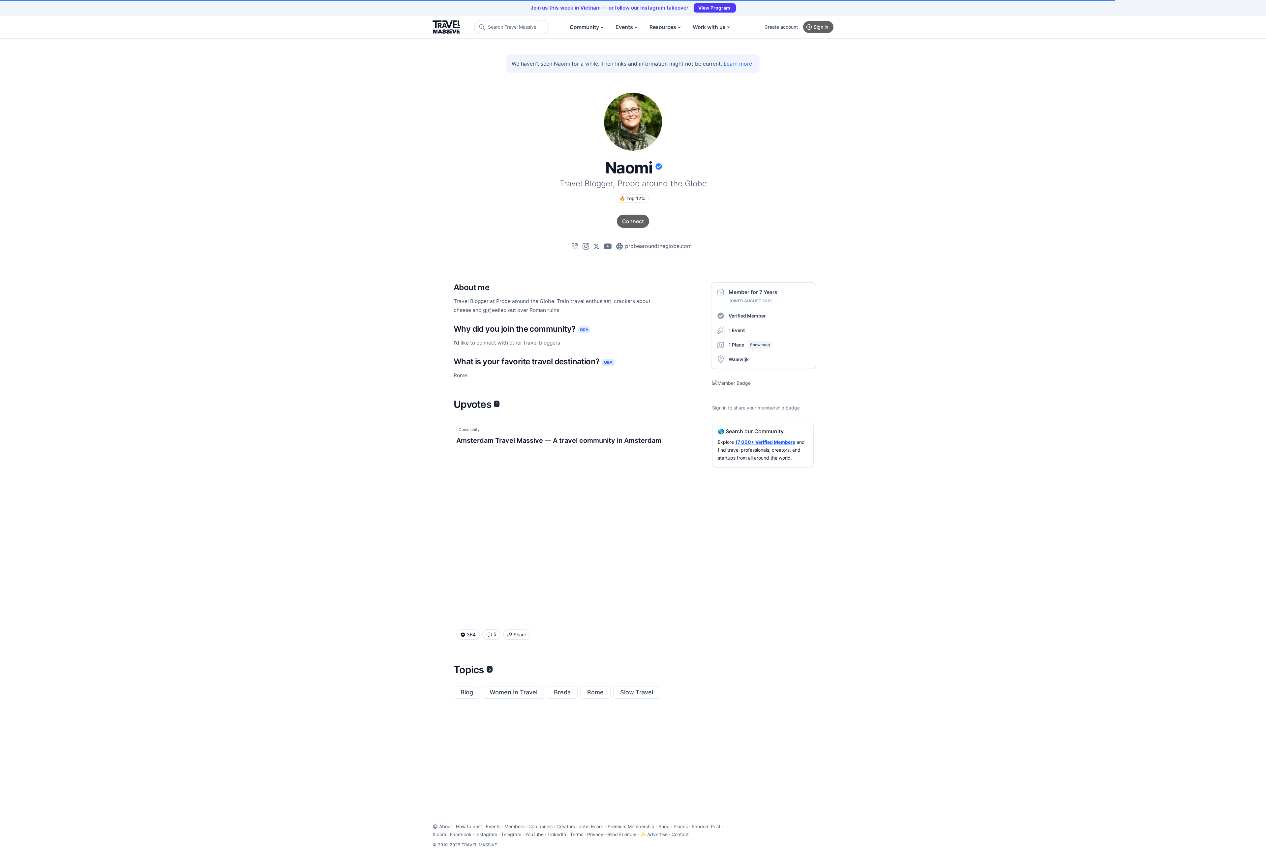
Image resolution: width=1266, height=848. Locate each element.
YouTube (534, 834)
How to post (469, 826)
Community (584, 27)
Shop (664, 826)
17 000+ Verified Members (765, 442)
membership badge (779, 407)
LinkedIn (557, 834)
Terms (576, 834)
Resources (662, 27)
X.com (439, 834)
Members (514, 826)
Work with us (709, 27)
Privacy (595, 834)
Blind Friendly (621, 834)
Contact (680, 834)
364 (471, 634)
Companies (540, 826)
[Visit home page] (446, 27)
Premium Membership (631, 826)
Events (624, 27)
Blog (467, 692)
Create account (781, 27)
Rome (595, 692)
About (445, 826)
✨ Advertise (654, 834)
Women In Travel (513, 692)
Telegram (511, 834)
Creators (566, 826)
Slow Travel (636, 692)
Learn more (738, 63)
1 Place (749, 345)
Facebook (460, 834)
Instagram (486, 834)
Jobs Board (591, 826)
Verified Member (747, 315)
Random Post (706, 826)
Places (681, 826)
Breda (562, 692)
